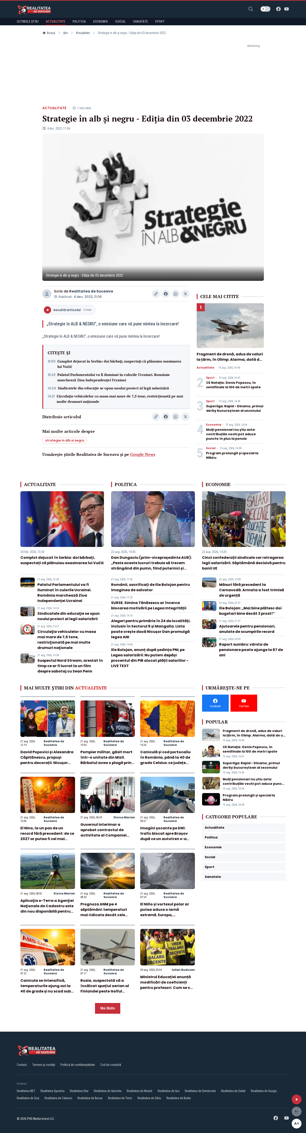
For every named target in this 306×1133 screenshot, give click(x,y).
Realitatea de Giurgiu (264, 1091)
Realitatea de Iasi (168, 1091)
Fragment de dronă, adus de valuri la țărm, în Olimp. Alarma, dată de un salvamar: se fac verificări (230, 359)
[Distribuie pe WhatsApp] (176, 294)
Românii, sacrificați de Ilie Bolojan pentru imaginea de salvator (150, 587)
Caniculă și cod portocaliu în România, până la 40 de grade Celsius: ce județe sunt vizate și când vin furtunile (165, 762)
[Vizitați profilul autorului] (46, 293)
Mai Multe (107, 1008)
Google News (142, 454)
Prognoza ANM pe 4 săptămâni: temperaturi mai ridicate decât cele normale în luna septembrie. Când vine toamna (107, 915)
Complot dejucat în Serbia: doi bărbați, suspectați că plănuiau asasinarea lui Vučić (119, 364)
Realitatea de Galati (233, 1091)
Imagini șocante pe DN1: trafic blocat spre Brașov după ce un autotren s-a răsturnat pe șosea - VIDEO (165, 836)
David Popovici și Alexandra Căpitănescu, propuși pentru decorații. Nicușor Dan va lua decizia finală (46, 760)
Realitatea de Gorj (28, 1098)
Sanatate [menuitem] (140, 21)
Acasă (51, 33)
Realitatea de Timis (120, 1098)
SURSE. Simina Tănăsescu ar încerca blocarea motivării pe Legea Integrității (148, 605)
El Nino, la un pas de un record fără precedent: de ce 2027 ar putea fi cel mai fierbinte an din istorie (47, 836)
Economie (213, 425)
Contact (22, 1065)
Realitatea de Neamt (139, 1091)
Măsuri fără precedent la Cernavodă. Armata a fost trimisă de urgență (251, 590)
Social (210, 448)
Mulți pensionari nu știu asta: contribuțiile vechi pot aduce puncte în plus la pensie (231, 434)
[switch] (265, 9)
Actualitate (83, 33)
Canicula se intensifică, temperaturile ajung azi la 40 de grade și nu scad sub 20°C (45, 988)
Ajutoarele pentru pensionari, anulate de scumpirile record (247, 629)
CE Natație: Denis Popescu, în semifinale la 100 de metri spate (233, 384)
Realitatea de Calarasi (58, 1098)
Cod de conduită (110, 1065)
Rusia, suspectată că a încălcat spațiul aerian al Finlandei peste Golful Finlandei (104, 988)
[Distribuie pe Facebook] (166, 294)
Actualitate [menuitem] (55, 21)
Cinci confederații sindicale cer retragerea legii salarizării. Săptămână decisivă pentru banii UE (243, 563)
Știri (65, 33)
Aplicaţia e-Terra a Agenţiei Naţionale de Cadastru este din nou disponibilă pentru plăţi (47, 908)
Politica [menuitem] (79, 21)
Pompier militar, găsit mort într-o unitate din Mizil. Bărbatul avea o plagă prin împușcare (106, 760)
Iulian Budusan (183, 970)
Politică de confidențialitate (77, 1065)
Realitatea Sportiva (53, 1091)
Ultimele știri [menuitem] (28, 21)
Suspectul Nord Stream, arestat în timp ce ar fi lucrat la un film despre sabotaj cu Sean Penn (70, 666)
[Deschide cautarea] (250, 8)
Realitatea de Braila (178, 1098)
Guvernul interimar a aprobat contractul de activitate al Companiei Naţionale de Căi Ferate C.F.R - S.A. (103, 835)
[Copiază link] (156, 294)
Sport (210, 378)
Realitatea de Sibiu (149, 1098)
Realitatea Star (79, 1091)
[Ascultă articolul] (297, 1099)
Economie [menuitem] (100, 21)
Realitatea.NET (26, 1091)
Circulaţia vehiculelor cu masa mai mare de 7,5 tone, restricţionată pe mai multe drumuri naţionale (120, 399)
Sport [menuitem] (160, 21)
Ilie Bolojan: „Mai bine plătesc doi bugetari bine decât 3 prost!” (250, 611)
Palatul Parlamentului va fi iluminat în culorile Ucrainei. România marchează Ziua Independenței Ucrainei (113, 377)
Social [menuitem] (120, 21)
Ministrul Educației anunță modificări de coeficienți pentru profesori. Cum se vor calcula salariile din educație (167, 987)
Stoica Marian (124, 817)
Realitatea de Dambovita (200, 1091)
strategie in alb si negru (64, 440)
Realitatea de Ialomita (107, 1091)
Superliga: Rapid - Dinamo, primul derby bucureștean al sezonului (234, 408)
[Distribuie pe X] (185, 294)
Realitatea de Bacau (90, 1098)
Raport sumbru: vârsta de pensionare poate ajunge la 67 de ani (251, 650)
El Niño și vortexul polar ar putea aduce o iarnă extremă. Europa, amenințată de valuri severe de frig (167, 915)
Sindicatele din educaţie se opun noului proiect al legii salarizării (113, 388)
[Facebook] (278, 9)
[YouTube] (286, 9)
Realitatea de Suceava (91, 291)
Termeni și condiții (43, 1065)
